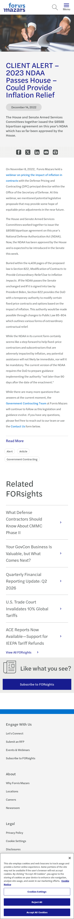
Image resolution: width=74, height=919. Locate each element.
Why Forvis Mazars (17, 783)
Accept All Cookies (37, 912)
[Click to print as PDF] (55, 152)
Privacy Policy (14, 832)
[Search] (55, 7)
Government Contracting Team (26, 403)
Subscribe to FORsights (37, 684)
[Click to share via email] (46, 152)
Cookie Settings (16, 841)
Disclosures (13, 849)
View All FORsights (18, 652)
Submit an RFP (15, 741)
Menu (66, 9)
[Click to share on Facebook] (18, 152)
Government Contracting (22, 459)
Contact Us (18, 426)
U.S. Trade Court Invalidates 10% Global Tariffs (27, 608)
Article (23, 451)
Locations (12, 791)
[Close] (70, 858)
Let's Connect (14, 733)
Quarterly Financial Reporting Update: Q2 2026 (26, 581)
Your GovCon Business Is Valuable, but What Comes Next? (29, 553)
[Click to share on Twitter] (27, 152)
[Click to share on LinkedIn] (37, 152)
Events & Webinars (18, 750)
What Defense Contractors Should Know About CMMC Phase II (24, 522)
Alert (9, 451)
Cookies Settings (36, 891)
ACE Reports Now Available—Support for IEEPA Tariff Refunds (27, 636)
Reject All (37, 902)
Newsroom (13, 808)
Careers (11, 799)
